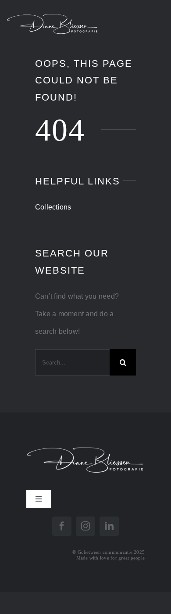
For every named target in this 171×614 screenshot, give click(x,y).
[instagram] (85, 526)
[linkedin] (109, 526)
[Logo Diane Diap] (85, 442)
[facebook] (61, 526)
